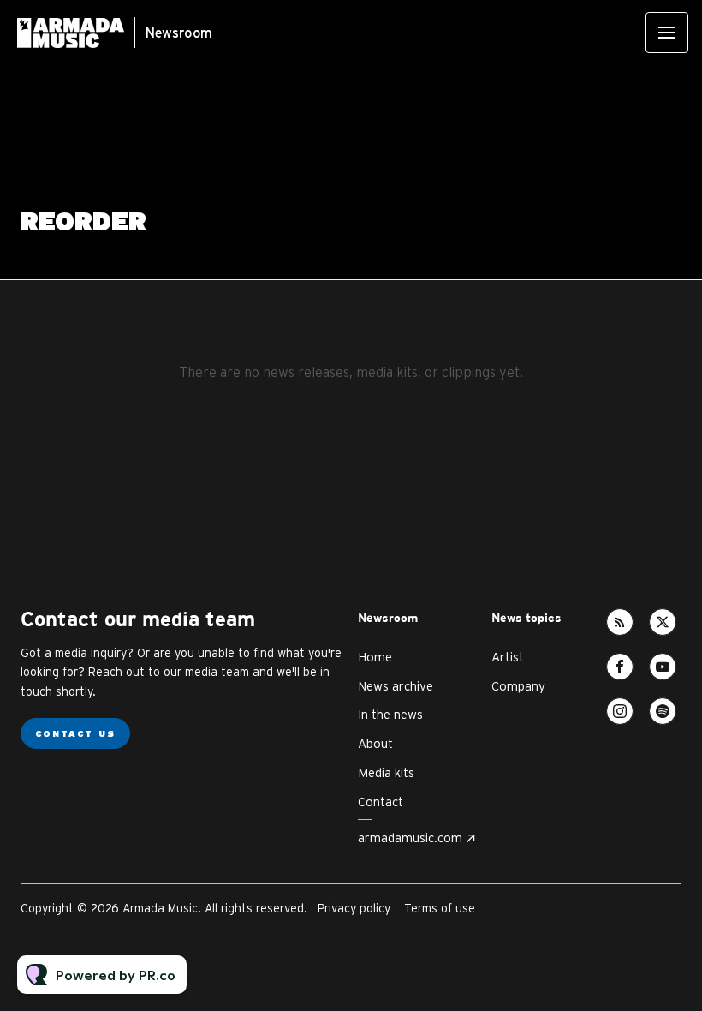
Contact (380, 801)
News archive (395, 686)
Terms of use (439, 908)
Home (375, 656)
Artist (507, 656)
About (375, 743)
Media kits (386, 772)
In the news (390, 714)
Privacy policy (354, 908)
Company (518, 686)
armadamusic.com (410, 837)
